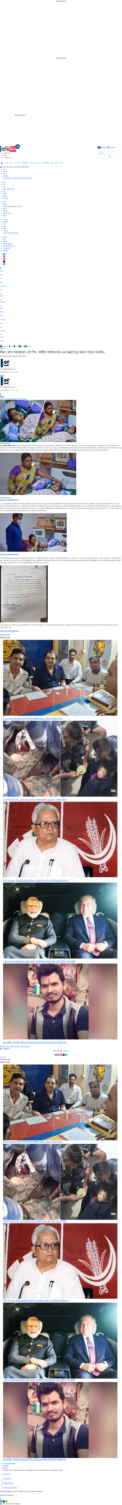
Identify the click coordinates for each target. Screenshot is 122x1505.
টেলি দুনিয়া (19, 206)
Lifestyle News (25, 1046)
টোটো (26, 178)
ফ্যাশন (15, 178)
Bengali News (5, 1046)
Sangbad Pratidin (9, 1463)
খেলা (31, 163)
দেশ (15, 163)
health (5, 1468)
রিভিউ (10, 206)
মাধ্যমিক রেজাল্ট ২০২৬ (8, 244)
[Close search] (98, 150)
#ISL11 (5, 171)
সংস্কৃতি (14, 206)
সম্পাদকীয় (5, 231)
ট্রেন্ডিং (4, 224)
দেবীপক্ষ (5, 241)
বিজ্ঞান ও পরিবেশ (7, 213)
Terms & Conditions (10, 1488)
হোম (4, 169)
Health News (15, 1046)
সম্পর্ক (12, 178)
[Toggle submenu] (1, 293)
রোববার (4, 237)
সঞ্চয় (61, 163)
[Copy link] (3, 376)
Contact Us (7, 1478)
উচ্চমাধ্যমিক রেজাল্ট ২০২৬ (9, 246)
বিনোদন (37, 163)
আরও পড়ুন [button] (3, 1057)
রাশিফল (57, 163)
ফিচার (4, 239)
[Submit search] (110, 156)
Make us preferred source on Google (13, 399)
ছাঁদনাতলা (5, 250)
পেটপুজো (20, 178)
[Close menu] (0, 268)
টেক (23, 178)
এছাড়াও (2, 341)
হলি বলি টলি (6, 206)
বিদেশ (18, 163)
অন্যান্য (12, 189)
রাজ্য (11, 163)
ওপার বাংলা (5, 198)
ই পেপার (5, 219)
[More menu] (120, 163)
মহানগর (6, 163)
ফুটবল (8, 189)
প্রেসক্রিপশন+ (25, 163)
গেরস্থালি (30, 178)
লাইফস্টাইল (45, 163)
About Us (6, 1474)
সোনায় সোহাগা (6, 248)
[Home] (10, 148)
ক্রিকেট (5, 189)
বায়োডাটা (5, 211)
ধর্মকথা (4, 196)
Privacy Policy (8, 1483)
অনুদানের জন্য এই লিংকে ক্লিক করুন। (9, 500)
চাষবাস (4, 215)
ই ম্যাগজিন (5, 221)
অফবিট (4, 193)
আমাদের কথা (6, 233)
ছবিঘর (52, 163)
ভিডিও (4, 228)
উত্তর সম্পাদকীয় (14, 233)
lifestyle (6, 1466)
